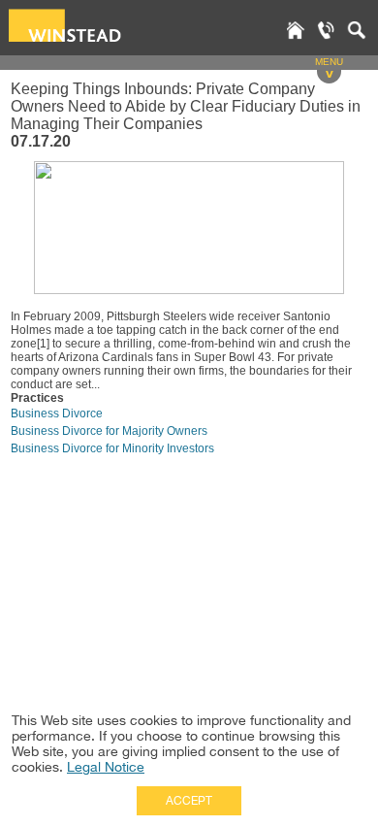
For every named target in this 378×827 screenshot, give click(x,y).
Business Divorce (57, 413)
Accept (189, 801)
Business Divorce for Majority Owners (109, 431)
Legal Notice (105, 767)
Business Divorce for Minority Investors (112, 448)
